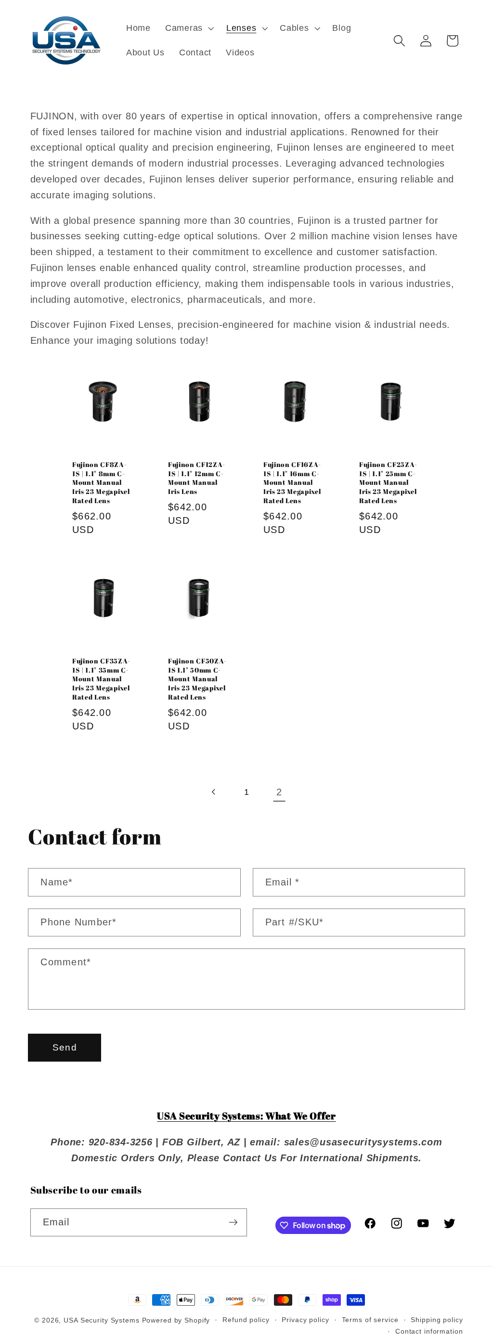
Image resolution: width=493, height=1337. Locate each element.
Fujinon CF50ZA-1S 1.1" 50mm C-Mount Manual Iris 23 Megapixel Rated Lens (197, 679)
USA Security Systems (102, 1320)
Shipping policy (437, 1320)
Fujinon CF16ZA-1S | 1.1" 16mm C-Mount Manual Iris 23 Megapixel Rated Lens (292, 482)
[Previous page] (214, 792)
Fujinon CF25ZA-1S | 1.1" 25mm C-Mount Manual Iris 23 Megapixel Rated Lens (388, 482)
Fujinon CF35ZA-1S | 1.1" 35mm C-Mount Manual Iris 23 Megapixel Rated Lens (101, 679)
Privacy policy (305, 1320)
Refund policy (245, 1320)
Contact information (429, 1331)
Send (64, 1047)
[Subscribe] (233, 1222)
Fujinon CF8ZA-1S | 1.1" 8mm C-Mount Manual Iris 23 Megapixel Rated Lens (101, 482)
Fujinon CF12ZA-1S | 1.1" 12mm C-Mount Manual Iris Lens (196, 478)
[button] (188, 28)
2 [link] (279, 792)
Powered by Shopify (176, 1320)
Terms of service (370, 1320)
